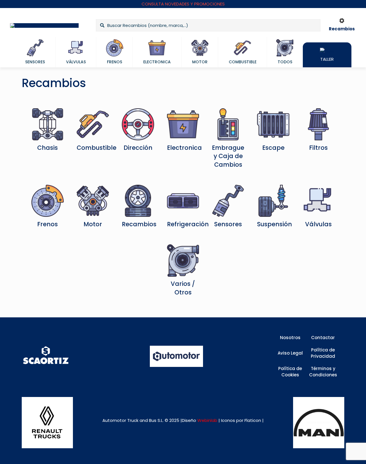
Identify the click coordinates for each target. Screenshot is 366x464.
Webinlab (207, 420)
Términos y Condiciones (323, 371)
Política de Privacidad (323, 353)
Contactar (323, 338)
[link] (47, 422)
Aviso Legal (290, 353)
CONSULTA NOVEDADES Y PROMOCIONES (183, 4)
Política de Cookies (290, 371)
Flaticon (252, 420)
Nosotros (290, 338)
